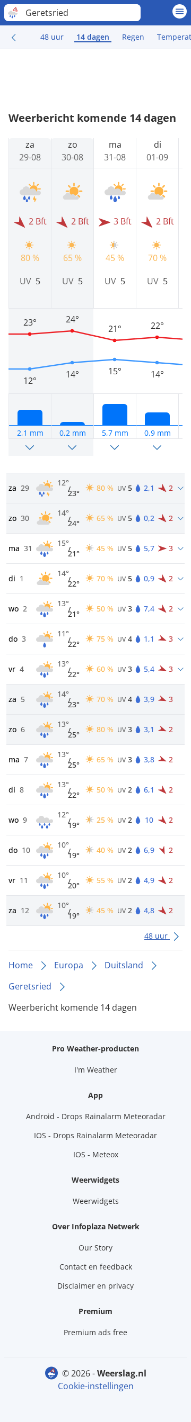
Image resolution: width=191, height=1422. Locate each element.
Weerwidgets (96, 1201)
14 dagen (92, 37)
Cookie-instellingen (96, 1386)
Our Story (95, 1248)
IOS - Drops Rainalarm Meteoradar (95, 1135)
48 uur (52, 37)
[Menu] (179, 11)
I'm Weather (95, 1070)
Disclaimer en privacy (95, 1286)
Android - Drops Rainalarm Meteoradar (96, 1116)
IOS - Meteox (95, 1154)
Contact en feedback (95, 1267)
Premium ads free (95, 1332)
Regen (133, 37)
